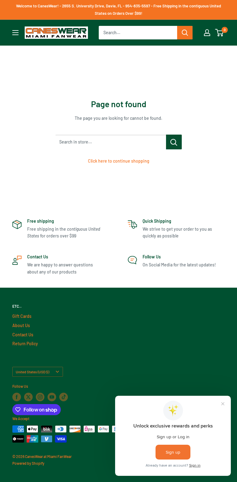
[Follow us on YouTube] (52, 397)
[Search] (185, 32)
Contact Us (22, 334)
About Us (21, 325)
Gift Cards (21, 316)
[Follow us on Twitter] (28, 397)
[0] (219, 32)
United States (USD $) (32, 372)
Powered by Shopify (28, 463)
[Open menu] (15, 32)
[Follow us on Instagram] (40, 397)
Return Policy (25, 343)
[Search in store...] (174, 142)
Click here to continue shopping (118, 161)
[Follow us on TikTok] (63, 397)
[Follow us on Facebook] (16, 397)
